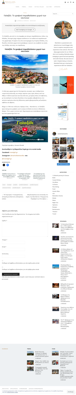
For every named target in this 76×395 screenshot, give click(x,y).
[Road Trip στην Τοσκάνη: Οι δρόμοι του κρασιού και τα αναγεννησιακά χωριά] (30, 353)
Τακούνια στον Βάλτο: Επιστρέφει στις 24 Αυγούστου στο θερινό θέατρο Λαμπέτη (67, 311)
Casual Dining (56, 180)
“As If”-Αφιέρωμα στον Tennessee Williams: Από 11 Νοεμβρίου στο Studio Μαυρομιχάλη (67, 323)
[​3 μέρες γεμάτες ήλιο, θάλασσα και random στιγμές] (70, 155)
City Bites (55, 182)
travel (4, 184)
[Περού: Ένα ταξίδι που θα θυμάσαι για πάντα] (30, 362)
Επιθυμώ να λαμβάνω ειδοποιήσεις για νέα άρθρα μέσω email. (20, 269)
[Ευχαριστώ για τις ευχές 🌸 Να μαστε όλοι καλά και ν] (63, 140)
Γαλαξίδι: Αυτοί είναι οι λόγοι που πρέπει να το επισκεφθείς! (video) (9, 175)
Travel (24, 6)
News (17, 6)
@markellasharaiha (17, 156)
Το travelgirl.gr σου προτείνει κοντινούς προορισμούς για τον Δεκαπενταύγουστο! (39, 176)
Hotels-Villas (39, 6)
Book (53, 178)
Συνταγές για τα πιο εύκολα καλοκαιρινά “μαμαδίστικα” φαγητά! (66, 363)
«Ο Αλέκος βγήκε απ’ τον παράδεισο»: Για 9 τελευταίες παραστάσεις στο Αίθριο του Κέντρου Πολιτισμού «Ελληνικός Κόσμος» (67, 254)
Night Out (55, 202)
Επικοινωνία (23, 388)
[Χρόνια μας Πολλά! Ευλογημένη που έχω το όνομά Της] (70, 140)
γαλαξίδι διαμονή (34, 184)
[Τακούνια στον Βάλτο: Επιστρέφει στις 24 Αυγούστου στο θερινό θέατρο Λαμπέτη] (55, 309)
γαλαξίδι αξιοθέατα (23, 184)
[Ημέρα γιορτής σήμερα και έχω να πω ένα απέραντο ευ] (63, 155)
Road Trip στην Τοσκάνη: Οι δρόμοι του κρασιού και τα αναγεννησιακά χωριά (41, 354)
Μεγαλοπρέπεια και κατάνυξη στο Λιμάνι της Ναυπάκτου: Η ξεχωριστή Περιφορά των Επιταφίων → (37, 197)
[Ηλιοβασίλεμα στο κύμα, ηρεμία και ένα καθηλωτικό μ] (55, 140)
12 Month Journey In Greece (60, 175)
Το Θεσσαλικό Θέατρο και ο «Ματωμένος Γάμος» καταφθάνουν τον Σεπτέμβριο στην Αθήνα (67, 227)
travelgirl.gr (13, 152)
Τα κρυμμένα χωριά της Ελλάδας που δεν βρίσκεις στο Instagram (41, 369)
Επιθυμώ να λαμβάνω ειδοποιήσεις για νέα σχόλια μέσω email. (21, 263)
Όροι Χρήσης (14, 388)
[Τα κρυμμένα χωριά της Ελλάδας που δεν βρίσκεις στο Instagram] (30, 369)
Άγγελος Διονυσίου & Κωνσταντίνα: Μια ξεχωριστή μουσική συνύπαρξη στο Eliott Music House (67, 240)
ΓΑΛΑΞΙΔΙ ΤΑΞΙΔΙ (7, 187)
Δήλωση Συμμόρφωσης (36, 388)
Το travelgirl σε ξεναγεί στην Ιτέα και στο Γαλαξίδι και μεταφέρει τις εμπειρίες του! (24, 176)
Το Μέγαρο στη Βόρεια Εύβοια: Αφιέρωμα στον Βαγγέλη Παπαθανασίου (65, 298)
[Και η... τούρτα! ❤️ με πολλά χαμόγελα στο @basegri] (55, 155)
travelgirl (9, 184)
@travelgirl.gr (7, 159)
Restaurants (56, 209)
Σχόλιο (4, 220)
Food (30, 6)
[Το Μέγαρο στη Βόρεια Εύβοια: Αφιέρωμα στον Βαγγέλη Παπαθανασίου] (55, 296)
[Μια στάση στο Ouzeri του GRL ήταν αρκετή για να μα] (70, 148)
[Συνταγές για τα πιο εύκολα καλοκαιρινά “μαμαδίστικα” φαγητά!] (55, 362)
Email (4, 247)
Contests (55, 184)
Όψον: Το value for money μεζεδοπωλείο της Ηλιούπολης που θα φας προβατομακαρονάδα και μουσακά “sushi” (66, 374)
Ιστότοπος (5, 254)
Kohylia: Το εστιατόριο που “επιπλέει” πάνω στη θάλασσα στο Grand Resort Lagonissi (67, 354)
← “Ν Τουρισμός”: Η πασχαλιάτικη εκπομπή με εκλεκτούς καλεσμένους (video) (12, 197)
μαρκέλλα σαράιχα (26, 187)
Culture (49, 6)
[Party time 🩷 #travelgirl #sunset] (63, 148)
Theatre (54, 211)
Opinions (57, 6)
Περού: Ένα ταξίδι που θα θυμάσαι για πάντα (42, 361)
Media (54, 198)
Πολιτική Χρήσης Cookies (12, 392)
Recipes (54, 207)
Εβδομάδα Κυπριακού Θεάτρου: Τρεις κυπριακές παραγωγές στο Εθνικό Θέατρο (67, 286)
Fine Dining (55, 187)
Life (53, 193)
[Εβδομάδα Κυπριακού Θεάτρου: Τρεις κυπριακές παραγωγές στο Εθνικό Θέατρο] (55, 285)
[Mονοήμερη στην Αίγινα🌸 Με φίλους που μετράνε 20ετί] (55, 148)
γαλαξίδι (15, 184)
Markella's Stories (57, 196)
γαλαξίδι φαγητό (16, 187)
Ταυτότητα (5, 388)
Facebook (5, 349)
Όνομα (4, 240)
